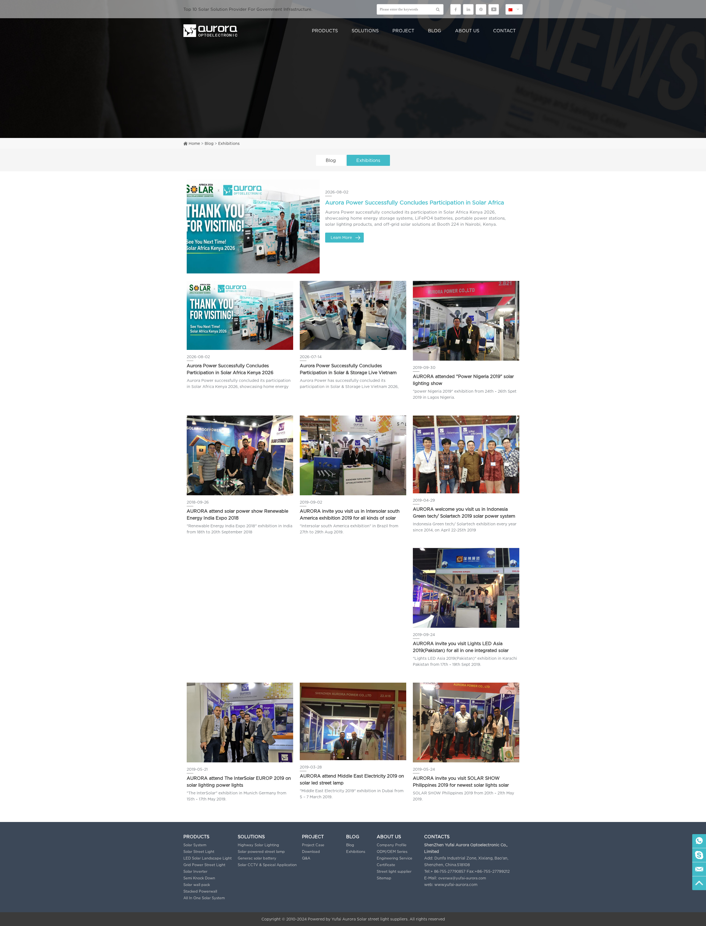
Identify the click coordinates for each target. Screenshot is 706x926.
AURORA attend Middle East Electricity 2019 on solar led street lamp (352, 779)
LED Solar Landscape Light (207, 858)
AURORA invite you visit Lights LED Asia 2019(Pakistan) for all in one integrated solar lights (461, 647)
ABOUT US (467, 30)
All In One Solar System (204, 898)
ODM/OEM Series (392, 851)
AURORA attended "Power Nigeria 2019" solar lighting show (463, 380)
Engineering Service (394, 858)
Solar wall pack (196, 885)
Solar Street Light (198, 851)
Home (194, 143)
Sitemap (384, 878)
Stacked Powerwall (200, 891)
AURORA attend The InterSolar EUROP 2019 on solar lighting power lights (239, 781)
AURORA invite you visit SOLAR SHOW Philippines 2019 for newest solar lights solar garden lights (461, 782)
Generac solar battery (257, 858)
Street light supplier (394, 871)
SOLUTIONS (365, 30)
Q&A (306, 858)
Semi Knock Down (199, 878)
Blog (209, 143)
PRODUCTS (325, 30)
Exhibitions (229, 143)
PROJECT (403, 30)
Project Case (313, 845)
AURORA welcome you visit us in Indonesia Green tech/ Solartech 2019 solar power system (464, 512)
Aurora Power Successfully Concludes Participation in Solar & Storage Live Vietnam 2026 (348, 369)
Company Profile (392, 845)
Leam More (341, 237)
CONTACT (504, 30)
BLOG (434, 30)
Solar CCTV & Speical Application (267, 865)
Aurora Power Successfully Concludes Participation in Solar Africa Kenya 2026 (414, 204)
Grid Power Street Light (204, 865)
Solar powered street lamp (261, 851)
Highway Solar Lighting (258, 845)
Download (311, 851)
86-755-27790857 (450, 871)
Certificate (386, 865)
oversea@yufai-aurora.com (462, 878)
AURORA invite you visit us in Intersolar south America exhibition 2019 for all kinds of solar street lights (350, 515)
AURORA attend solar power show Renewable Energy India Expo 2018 (237, 514)
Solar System (194, 845)
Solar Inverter (195, 871)
